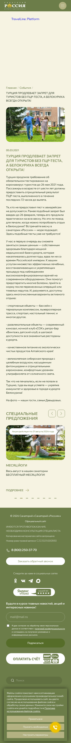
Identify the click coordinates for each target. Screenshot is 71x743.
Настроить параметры (35, 734)
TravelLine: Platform (25, 19)
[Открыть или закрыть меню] (62, 5)
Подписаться (35, 642)
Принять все (35, 718)
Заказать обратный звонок (35, 561)
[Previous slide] (52, 413)
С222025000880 (47, 540)
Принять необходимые (35, 726)
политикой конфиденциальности (50, 629)
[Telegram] (30, 581)
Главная (11, 87)
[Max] (38, 581)
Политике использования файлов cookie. (31, 710)
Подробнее (13, 490)
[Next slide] (61, 413)
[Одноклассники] (15, 581)
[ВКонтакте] (23, 581)
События (25, 87)
